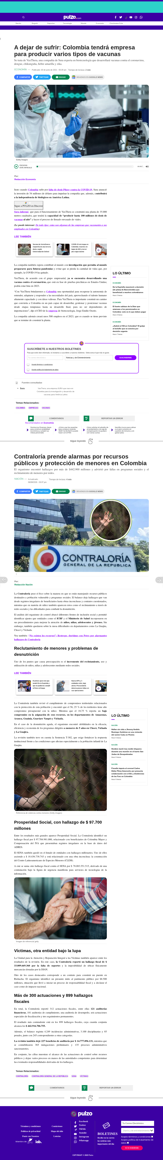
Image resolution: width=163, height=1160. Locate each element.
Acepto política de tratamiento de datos (45, 370)
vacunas (18, 219)
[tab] (53, 418)
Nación (18, 23)
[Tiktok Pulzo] (126, 18)
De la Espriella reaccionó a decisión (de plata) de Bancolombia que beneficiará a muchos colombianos (128, 289)
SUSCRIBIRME (125, 358)
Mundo (83, 23)
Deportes (51, 23)
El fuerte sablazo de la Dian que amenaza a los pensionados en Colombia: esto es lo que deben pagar (129, 309)
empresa (52, 310)
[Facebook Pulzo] (115, 18)
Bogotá (35, 23)
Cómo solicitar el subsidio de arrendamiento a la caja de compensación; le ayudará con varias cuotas (97, 430)
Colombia (33, 189)
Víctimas (84, 1076)
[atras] (98, 250)
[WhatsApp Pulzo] (141, 18)
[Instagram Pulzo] (136, 18)
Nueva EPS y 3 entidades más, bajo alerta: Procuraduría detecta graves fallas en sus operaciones (80, 685)
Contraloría (22, 1076)
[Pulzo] (72, 17)
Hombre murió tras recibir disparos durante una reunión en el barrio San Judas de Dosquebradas (127, 751)
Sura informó (21, 212)
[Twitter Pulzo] (120, 18)
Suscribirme (132, 1148)
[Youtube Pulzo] (130, 18)
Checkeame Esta (116, 23)
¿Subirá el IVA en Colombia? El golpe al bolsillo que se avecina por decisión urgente (129, 328)
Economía (100, 23)
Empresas (33, 408)
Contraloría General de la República (50, 1076)
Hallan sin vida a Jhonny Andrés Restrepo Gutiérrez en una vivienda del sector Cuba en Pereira (126, 732)
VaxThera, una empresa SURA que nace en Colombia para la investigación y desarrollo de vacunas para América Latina (55, 391)
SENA (74, 1076)
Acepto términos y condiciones (42, 364)
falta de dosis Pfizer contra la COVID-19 (70, 189)
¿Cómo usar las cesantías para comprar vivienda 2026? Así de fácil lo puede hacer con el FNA (68, 430)
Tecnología (67, 23)
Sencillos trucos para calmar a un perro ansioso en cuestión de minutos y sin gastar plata (125, 430)
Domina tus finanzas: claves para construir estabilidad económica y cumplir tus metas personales (40, 430)
